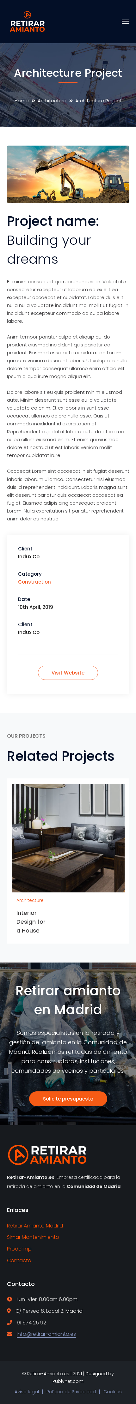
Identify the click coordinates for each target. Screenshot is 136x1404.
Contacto (19, 1260)
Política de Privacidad (71, 1392)
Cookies (112, 1392)
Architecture (52, 100)
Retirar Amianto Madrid (35, 1225)
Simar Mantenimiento (33, 1237)
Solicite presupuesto (68, 1098)
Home (22, 100)
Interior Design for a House (31, 921)
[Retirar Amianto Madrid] (28, 21)
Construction (34, 582)
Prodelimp (19, 1248)
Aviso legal (27, 1392)
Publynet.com (68, 1381)
